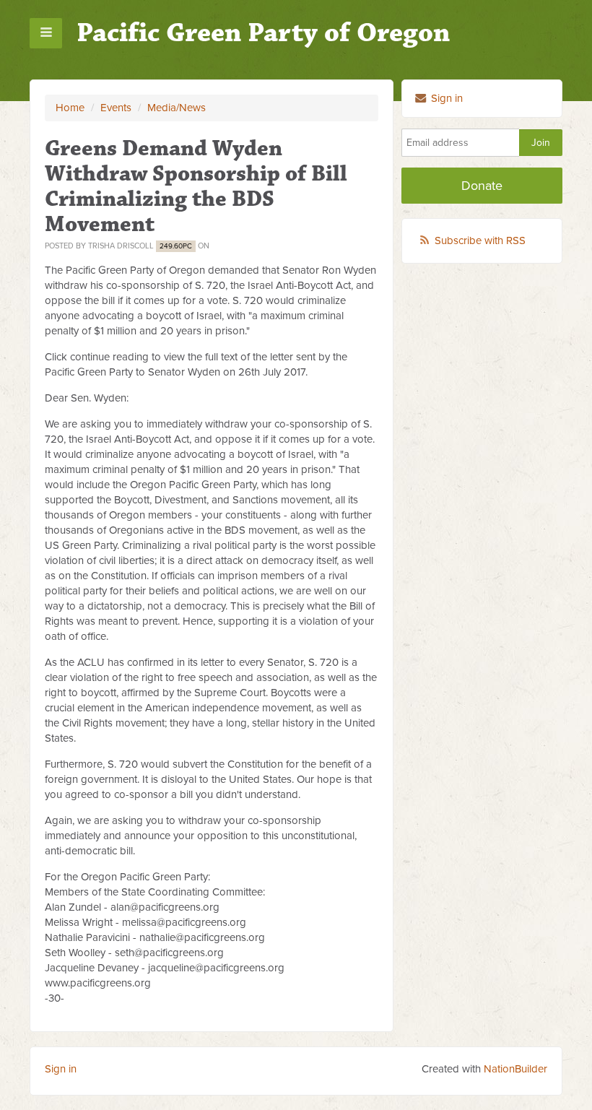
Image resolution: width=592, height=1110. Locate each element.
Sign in (445, 98)
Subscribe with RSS (480, 240)
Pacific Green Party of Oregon (263, 33)
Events (115, 107)
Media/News (176, 107)
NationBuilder (515, 1068)
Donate (481, 186)
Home (70, 107)
